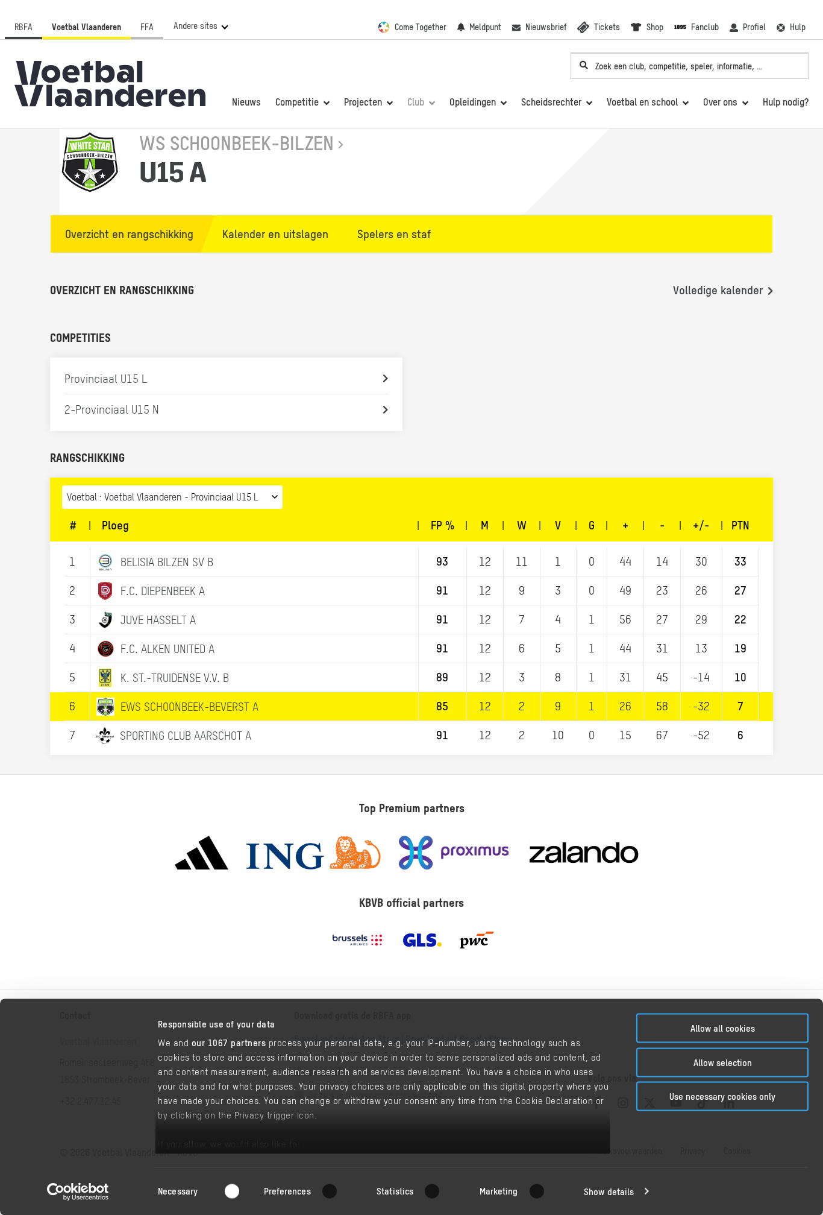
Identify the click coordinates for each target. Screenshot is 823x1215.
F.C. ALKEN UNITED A (167, 648)
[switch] (337, 1191)
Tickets (607, 27)
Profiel (754, 27)
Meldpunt (485, 27)
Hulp (798, 27)
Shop (654, 27)
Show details (609, 1191)
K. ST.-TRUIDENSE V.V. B (174, 677)
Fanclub (705, 27)
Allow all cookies (722, 1028)
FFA (147, 27)
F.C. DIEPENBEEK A (162, 591)
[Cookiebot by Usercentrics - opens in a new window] (78, 1191)
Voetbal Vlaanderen (86, 27)
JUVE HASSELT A (158, 619)
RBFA (23, 27)
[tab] (123, 234)
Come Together (420, 27)
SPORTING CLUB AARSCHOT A (185, 735)
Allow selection (722, 1062)
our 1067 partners (229, 1043)
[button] (200, 26)
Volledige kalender (718, 290)
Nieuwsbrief (545, 27)
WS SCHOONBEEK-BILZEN (236, 143)
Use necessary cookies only (722, 1096)
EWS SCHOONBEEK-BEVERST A (189, 706)
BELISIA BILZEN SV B (166, 562)
